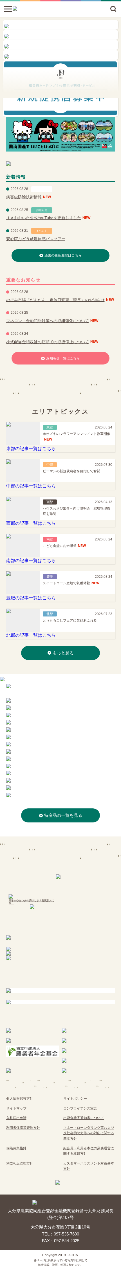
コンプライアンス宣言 (80, 1108)
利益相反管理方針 (19, 1163)
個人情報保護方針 (19, 1099)
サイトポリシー (75, 1099)
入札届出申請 (16, 1118)
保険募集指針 (16, 1148)
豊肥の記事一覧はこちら (31, 597)
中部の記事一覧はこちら (31, 485)
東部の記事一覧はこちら (31, 448)
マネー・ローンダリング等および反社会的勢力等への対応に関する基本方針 (88, 1133)
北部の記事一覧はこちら (31, 635)
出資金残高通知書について (83, 1118)
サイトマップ (16, 1108)
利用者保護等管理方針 (23, 1128)
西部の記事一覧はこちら (31, 523)
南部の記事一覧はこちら (31, 560)
